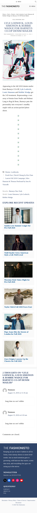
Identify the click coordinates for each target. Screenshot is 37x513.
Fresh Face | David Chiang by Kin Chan (19, 175)
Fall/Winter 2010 (18, 19)
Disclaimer (5, 500)
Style (8, 14)
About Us (6, 491)
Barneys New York (15, 191)
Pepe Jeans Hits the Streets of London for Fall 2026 (16, 333)
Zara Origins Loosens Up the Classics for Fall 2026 (16, 360)
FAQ (4, 493)
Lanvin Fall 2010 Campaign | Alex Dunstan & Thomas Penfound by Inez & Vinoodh (17, 181)
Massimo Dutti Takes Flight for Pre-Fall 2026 (17, 281)
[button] (36, 2)
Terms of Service (21, 500)
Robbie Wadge (24, 92)
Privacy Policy (12, 500)
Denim (13, 14)
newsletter (16, 475)
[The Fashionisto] (10, 6)
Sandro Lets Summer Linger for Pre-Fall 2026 (17, 227)
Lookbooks (15, 172)
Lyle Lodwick (25, 89)
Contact (6, 489)
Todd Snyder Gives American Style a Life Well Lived (16, 254)
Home (4, 14)
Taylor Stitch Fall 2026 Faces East (18, 307)
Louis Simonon (9, 92)
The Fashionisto (9, 34)
